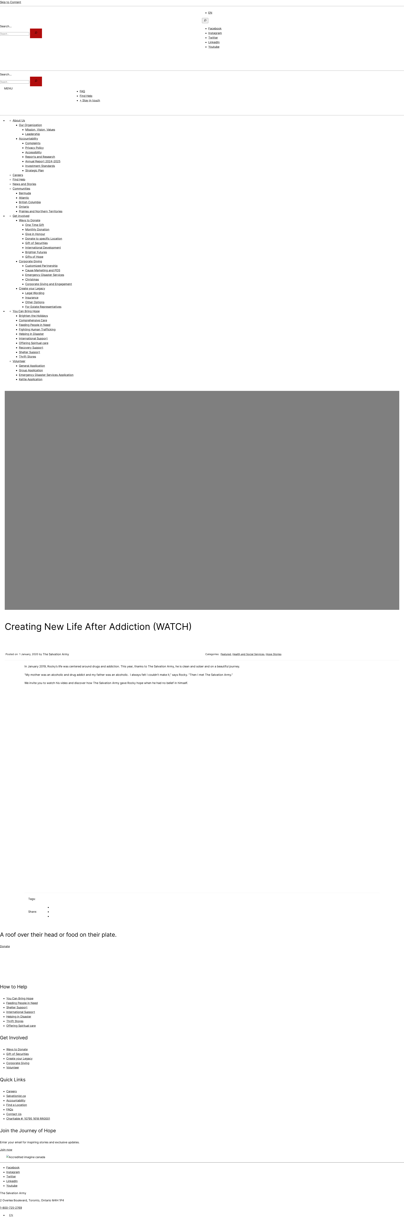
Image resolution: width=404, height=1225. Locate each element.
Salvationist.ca (16, 1096)
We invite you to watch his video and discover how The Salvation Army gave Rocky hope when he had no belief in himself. (106, 683)
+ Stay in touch (90, 100)
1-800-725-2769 (11, 1207)
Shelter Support (16, 1007)
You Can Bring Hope (19, 998)
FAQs (9, 1109)
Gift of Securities (17, 1054)
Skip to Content (10, 2)
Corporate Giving (17, 1063)
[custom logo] (9, 21)
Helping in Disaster (18, 1016)
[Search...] (36, 33)
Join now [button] (6, 1149)
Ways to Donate (17, 1049)
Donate (82, 107)
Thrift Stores (14, 1021)
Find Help (86, 95)
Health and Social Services (248, 654)
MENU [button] (8, 88)
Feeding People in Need (22, 1003)
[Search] (36, 81)
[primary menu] (206, 54)
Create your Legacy (19, 1058)
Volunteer (12, 1067)
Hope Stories (273, 654)
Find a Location (16, 1105)
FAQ (82, 91)
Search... (6, 26)
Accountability (15, 1100)
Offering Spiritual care (21, 1025)
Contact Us (13, 1114)
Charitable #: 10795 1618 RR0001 (28, 1118)
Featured (226, 654)
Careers (11, 1091)
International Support (20, 1012)
